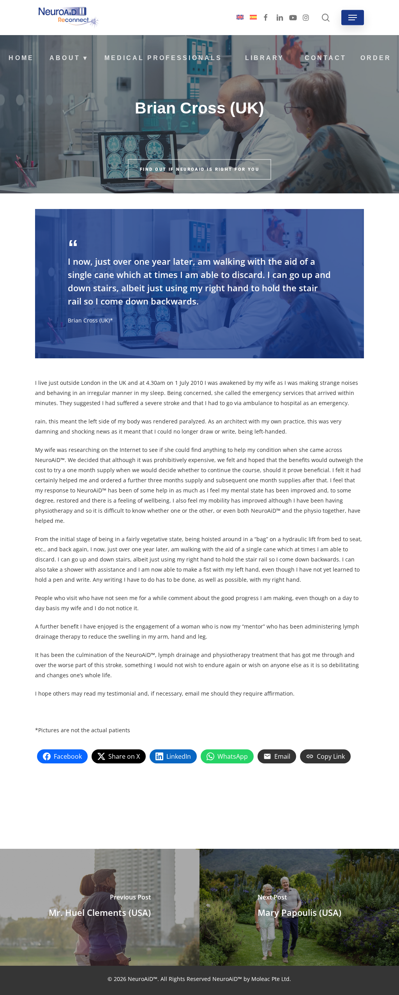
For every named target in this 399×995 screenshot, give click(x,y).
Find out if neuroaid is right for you (199, 169)
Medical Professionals (163, 58)
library (264, 58)
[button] (352, 17)
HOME (21, 58)
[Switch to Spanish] (253, 17)
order (375, 58)
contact (325, 58)
